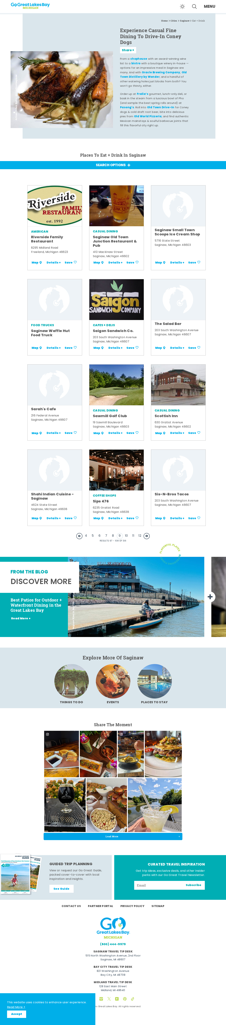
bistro (135, 63)
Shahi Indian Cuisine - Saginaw (52, 496)
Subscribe (193, 885)
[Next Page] (147, 536)
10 (126, 535)
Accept (16, 1014)
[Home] (37, 4)
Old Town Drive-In (160, 107)
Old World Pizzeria (148, 116)
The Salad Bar (168, 324)
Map (35, 262)
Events (113, 702)
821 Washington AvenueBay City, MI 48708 (113, 973)
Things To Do (71, 702)
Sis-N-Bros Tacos (172, 494)
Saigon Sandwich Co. (113, 331)
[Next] (210, 597)
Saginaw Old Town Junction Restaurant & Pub (115, 241)
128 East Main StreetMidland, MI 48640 (113, 988)
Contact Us (71, 906)
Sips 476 (101, 501)
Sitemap (157, 906)
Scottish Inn (166, 416)
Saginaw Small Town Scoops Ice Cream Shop (177, 232)
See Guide (61, 889)
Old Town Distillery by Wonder (153, 74)
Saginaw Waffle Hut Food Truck (50, 333)
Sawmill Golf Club (110, 416)
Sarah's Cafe (43, 409)
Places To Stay (154, 702)
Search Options (111, 165)
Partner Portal (100, 906)
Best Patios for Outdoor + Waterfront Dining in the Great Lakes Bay (36, 605)
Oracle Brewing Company (161, 72)
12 (139, 535)
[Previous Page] (79, 536)
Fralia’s (142, 94)
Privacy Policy (132, 906)
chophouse (138, 59)
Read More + (16, 1007)
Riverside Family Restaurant (47, 239)
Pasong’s (127, 107)
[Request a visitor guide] (21, 874)
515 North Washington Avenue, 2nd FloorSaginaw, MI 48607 (113, 958)
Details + (54, 262)
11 (133, 535)
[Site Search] (194, 6)
